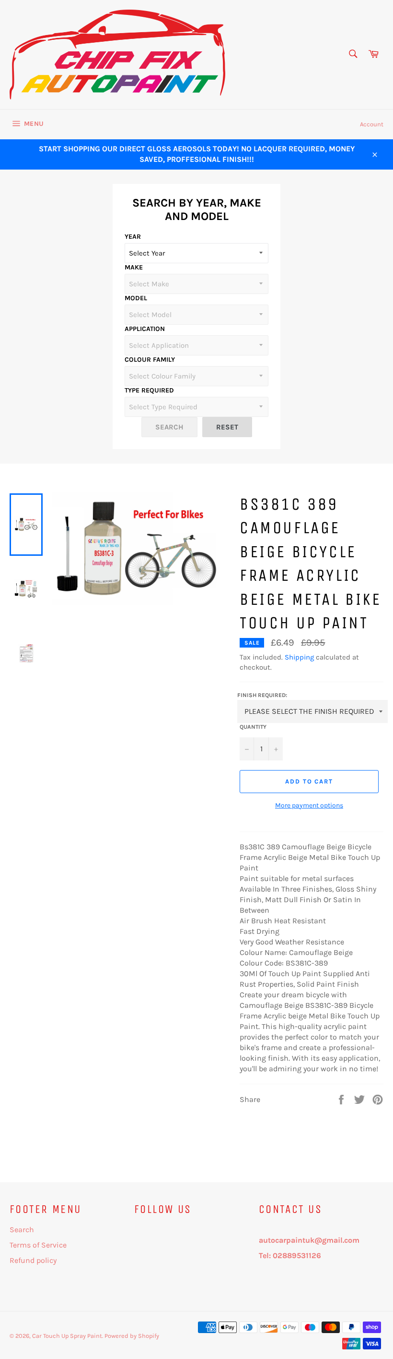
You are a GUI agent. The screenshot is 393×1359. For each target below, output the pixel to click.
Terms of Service (38, 1244)
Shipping (299, 657)
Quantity (253, 726)
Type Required (149, 390)
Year (133, 237)
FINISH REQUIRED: (262, 695)
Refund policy (33, 1260)
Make (134, 267)
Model (136, 298)
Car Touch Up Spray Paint (67, 1335)
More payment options (309, 805)
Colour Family (150, 359)
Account (371, 124)
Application (145, 329)
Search (22, 1229)
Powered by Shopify (131, 1335)
